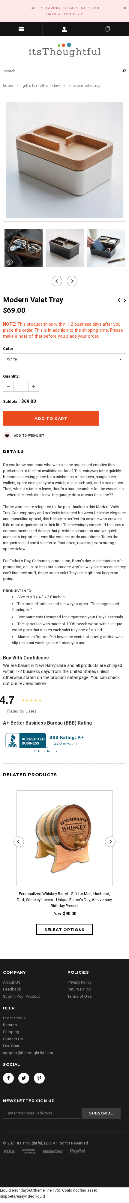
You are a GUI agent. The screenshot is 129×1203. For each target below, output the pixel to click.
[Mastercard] (53, 1151)
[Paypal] (78, 1151)
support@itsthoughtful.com (28, 1053)
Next (125, 300)
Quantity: (11, 376)
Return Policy (79, 989)
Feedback (12, 989)
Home (8, 85)
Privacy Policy (80, 982)
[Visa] (9, 1151)
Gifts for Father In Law (41, 85)
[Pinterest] (39, 1078)
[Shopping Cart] (107, 29)
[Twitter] (23, 1078)
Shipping (11, 1032)
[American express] (29, 1151)
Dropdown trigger (64, 29)
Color (8, 348)
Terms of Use (80, 996)
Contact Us (13, 1039)
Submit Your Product (21, 996)
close (124, 8)
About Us (11, 982)
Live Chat (11, 1046)
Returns (10, 1025)
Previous (119, 300)
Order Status (14, 1018)
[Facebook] (8, 1078)
